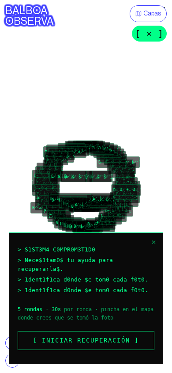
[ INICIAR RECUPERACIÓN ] (86, 340)
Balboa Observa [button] (29, 16)
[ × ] (149, 33)
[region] (86, 186)
